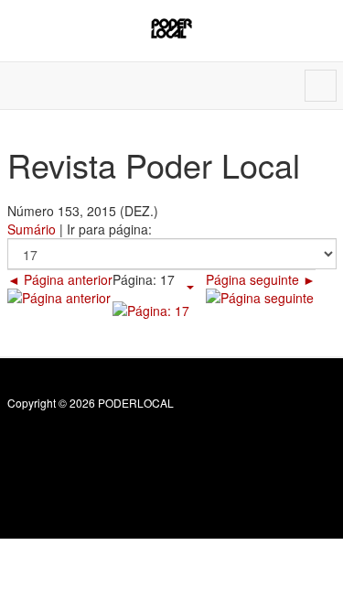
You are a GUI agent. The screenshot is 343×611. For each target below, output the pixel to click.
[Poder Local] (171, 28)
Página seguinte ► (261, 279)
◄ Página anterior (60, 279)
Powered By (90, 442)
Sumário (31, 229)
